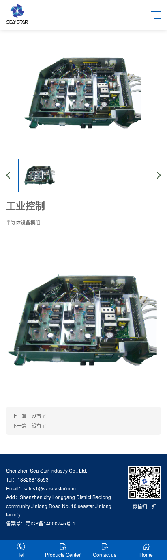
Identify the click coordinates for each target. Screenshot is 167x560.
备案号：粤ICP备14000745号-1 (40, 523)
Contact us (104, 554)
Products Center (63, 554)
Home (146, 554)
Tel (21, 554)
